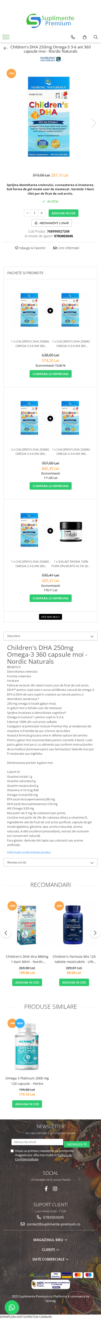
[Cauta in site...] (95, 37)
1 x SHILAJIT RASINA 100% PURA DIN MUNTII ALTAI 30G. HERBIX (71, 563)
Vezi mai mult (50, 617)
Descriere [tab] (13, 636)
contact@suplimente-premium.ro (53, 1224)
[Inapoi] (3, 48)
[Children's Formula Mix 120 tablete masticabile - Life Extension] (74, 923)
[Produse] (6, 38)
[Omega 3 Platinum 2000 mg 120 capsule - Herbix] (27, 1045)
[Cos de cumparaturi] (85, 37)
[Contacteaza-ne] (73, 37)
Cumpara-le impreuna (51, 374)
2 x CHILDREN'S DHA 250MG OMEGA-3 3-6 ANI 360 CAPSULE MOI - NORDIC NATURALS (30, 451)
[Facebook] (46, 1189)
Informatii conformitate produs (29, 852)
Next (93, 123)
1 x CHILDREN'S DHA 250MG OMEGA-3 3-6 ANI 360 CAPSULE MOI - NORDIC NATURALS (30, 343)
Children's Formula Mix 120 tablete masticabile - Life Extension (74, 959)
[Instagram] (55, 1189)
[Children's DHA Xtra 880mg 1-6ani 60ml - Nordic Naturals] (27, 923)
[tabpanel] (50, 118)
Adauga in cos (63, 213)
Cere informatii (68, 248)
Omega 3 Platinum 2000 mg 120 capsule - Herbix (27, 1081)
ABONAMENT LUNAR (54, 223)
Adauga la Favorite (32, 248)
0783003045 (53, 1217)
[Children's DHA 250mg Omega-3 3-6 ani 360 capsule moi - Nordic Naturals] (50, 118)
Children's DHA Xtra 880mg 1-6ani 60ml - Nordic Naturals (27, 959)
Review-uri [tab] (16, 862)
